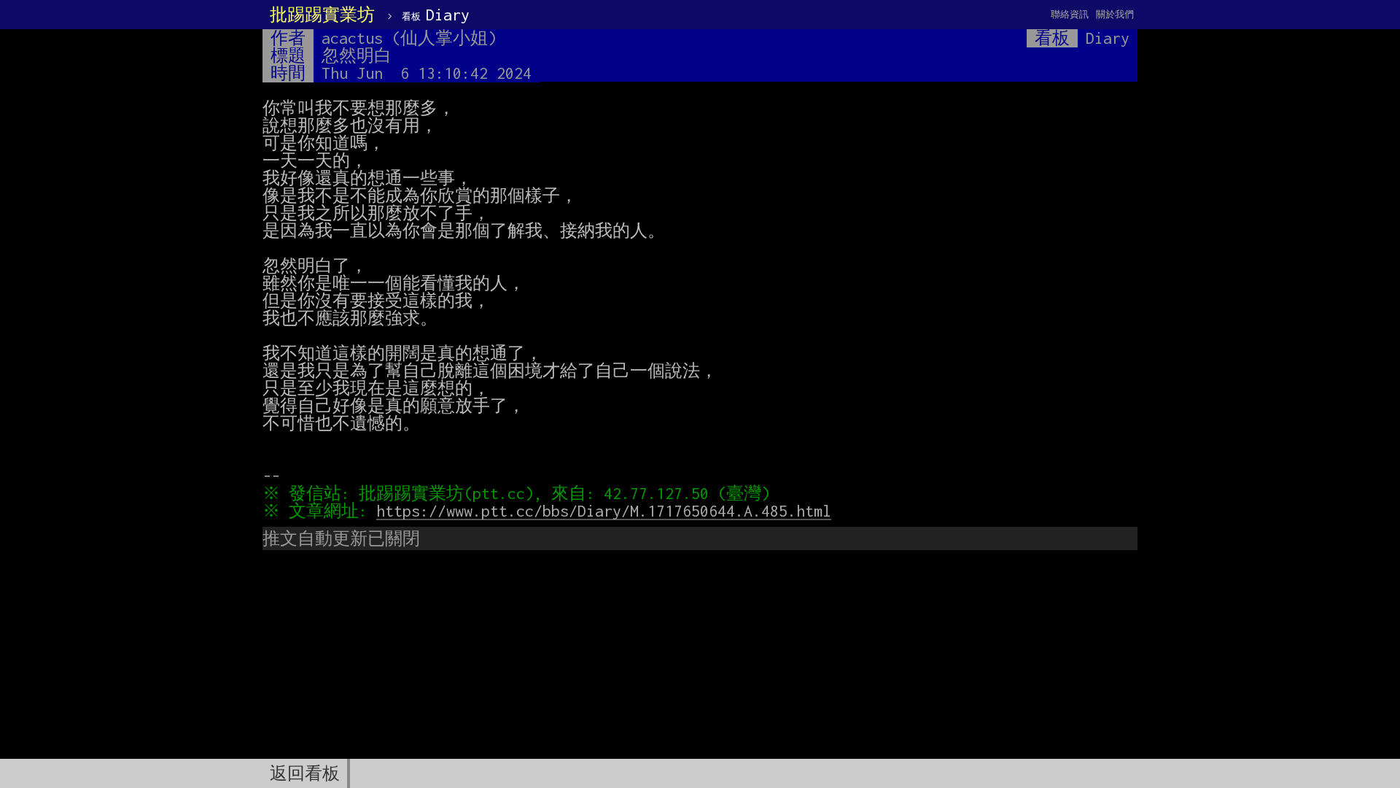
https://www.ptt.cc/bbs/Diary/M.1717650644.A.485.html (603, 510)
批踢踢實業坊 (322, 14)
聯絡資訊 (1070, 14)
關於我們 (1115, 14)
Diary (436, 14)
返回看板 (305, 773)
